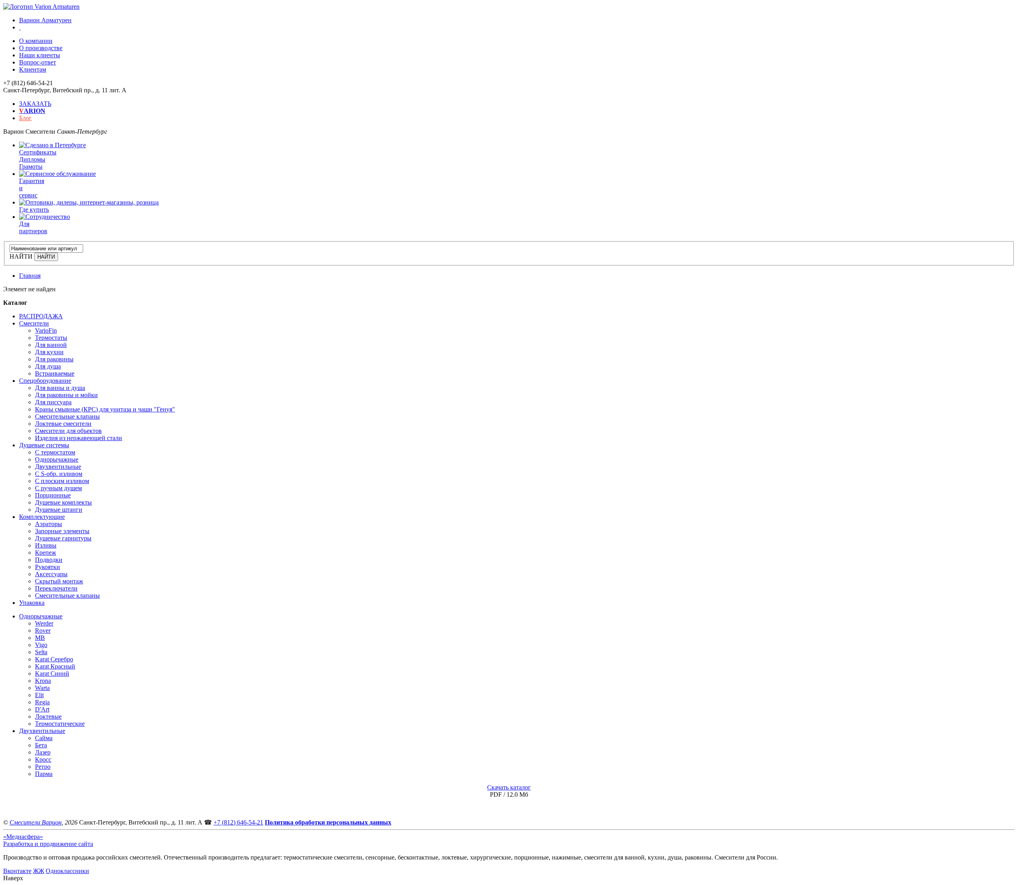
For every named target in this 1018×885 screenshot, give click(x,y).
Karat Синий (52, 673)
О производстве (40, 48)
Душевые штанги (58, 509)
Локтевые (48, 716)
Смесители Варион (36, 822)
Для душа (48, 366)
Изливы (45, 545)
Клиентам (32, 69)
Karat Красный (55, 666)
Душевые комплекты (63, 502)
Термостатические (60, 723)
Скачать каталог (509, 787)
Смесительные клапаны (67, 416)
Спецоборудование (45, 380)
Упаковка (32, 602)
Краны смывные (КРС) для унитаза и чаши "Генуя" (105, 409)
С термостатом (55, 452)
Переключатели (56, 588)
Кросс (43, 759)
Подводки (48, 559)
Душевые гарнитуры (63, 538)
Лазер (43, 752)
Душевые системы (44, 445)
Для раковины (54, 359)
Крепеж (45, 552)
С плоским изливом (62, 481)
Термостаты (51, 337)
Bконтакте (17, 870)
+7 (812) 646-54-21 (238, 822)
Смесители (34, 323)
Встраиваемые (54, 373)
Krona (43, 680)
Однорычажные (56, 459)
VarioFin (46, 330)
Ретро (43, 766)
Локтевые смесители (63, 423)
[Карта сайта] (20, 27)
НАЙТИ (21, 256)
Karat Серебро (54, 659)
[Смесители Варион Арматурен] (41, 6)
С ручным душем (58, 488)
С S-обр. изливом (58, 473)
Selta (41, 652)
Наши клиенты (39, 55)
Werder (44, 623)
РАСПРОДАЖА (41, 316)
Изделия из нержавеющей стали (78, 438)
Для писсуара (53, 402)
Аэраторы (48, 523)
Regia (42, 702)
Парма (43, 773)
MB (40, 637)
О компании (35, 40)
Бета (41, 745)
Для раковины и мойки (66, 395)
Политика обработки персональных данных (328, 822)
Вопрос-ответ (37, 62)
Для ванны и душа (60, 387)
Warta (42, 687)
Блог (25, 118)
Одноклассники (67, 870)
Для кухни (49, 352)
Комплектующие (42, 516)
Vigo (41, 644)
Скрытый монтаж (59, 581)
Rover (43, 630)
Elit (39, 695)
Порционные (53, 495)
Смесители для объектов (68, 430)
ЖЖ (38, 870)
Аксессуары (51, 574)
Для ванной (51, 344)
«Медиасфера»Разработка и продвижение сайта (48, 840)
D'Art (42, 709)
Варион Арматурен (45, 20)
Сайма (43, 738)
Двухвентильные (58, 466)
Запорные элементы (62, 531)
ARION (32, 110)
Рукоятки (47, 566)
